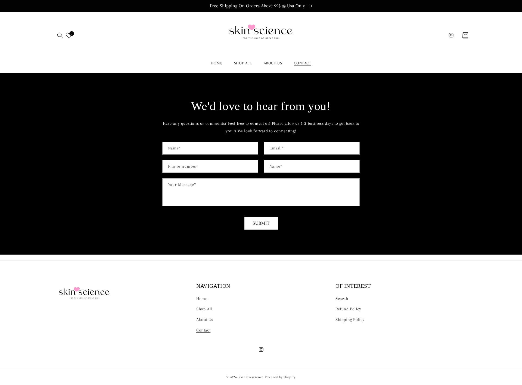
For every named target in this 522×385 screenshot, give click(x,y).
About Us (204, 319)
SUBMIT (261, 223)
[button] (60, 35)
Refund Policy (348, 308)
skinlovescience (251, 377)
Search (341, 298)
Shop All (204, 308)
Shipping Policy (350, 319)
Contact (203, 330)
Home (201, 298)
